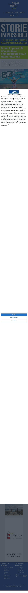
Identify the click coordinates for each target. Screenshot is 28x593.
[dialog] (14, 296)
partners (9, 96)
